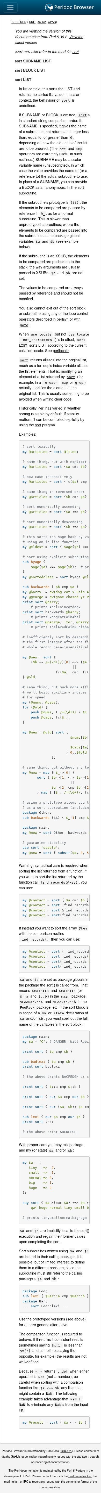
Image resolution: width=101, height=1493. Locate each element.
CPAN (52, 22)
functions (18, 21)
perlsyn (63, 319)
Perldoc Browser (73, 7)
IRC (25, 1481)
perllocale (61, 350)
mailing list (11, 1481)
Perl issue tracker (79, 1476)
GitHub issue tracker (24, 1456)
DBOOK (66, 1451)
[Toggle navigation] (10, 7)
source (42, 22)
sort (32, 21)
